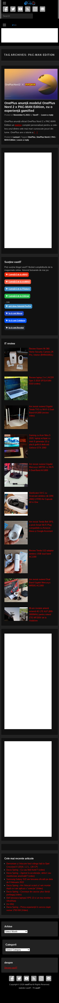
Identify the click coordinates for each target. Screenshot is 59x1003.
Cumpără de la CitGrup (18, 296)
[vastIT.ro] (30, 3)
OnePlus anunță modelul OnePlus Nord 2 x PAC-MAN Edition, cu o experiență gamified (29, 106)
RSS (28, 9)
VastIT (35, 115)
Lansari (16, 137)
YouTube (20, 9)
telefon (18, 125)
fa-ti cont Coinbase (16, 320)
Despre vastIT (10, 968)
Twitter (13, 9)
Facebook (6, 9)
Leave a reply (47, 115)
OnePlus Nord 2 (44, 137)
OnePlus (32, 137)
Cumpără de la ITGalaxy (19, 289)
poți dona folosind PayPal (19, 306)
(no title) (10, 904)
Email (43, 9)
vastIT (37, 988)
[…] (35, 132)
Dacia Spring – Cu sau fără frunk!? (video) (25, 870)
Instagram (35, 9)
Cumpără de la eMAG (18, 274)
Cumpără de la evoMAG (19, 282)
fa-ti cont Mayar (15, 313)
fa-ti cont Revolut (16, 328)
